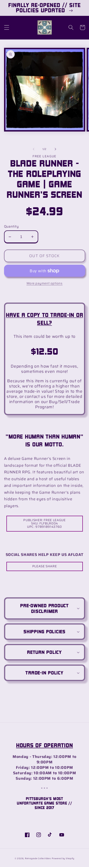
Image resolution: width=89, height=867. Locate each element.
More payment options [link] (45, 283)
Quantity (11, 226)
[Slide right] (55, 149)
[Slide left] (33, 149)
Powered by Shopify (63, 858)
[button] (6, 27)
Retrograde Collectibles (38, 858)
